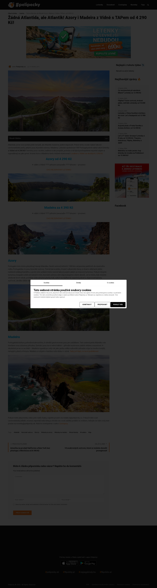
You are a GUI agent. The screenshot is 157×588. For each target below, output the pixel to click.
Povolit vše (118, 304)
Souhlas (46, 282)
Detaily (78, 282)
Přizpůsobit (102, 304)
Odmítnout (87, 304)
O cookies (110, 282)
